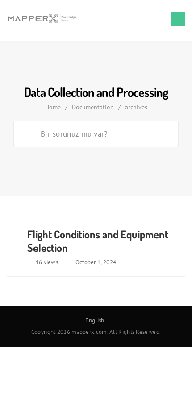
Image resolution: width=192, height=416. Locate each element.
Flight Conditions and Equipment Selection (97, 240)
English (94, 320)
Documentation (93, 107)
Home (53, 107)
